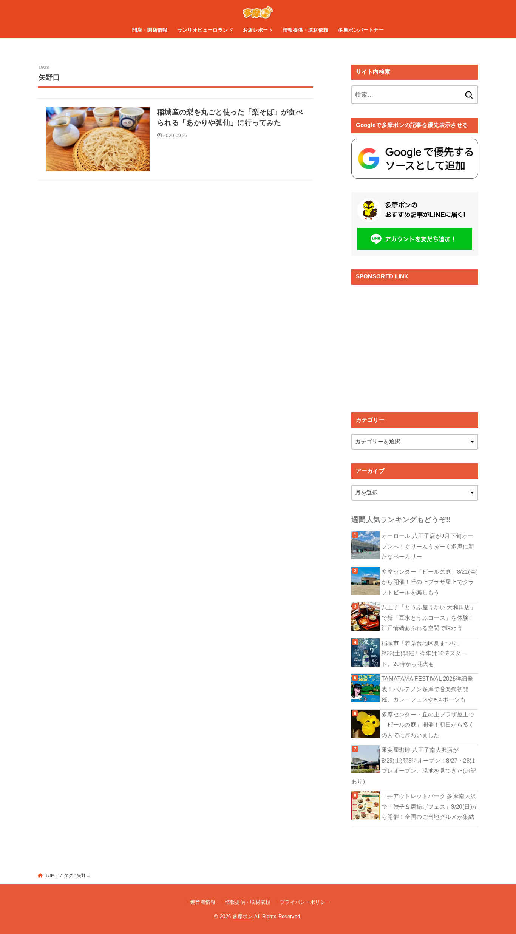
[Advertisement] (414, 343)
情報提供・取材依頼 (306, 30)
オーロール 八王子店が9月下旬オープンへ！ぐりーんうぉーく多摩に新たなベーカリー (428, 546)
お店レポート (258, 30)
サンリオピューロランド (205, 30)
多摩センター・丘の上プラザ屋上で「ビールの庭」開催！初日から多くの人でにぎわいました (428, 725)
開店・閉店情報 (150, 30)
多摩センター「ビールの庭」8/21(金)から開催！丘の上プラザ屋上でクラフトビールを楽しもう (430, 582)
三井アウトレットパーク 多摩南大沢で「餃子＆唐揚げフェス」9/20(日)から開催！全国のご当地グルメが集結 (430, 806)
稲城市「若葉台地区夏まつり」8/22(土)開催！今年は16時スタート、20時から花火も (424, 653)
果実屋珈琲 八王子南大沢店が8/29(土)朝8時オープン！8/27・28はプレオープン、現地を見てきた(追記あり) (413, 765)
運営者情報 (203, 902)
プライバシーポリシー (305, 902)
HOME (51, 875)
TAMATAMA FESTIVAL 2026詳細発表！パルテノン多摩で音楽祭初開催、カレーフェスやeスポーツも (427, 689)
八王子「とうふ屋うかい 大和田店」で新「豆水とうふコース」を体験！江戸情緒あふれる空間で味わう (429, 617)
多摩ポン (243, 916)
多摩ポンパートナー (361, 30)
